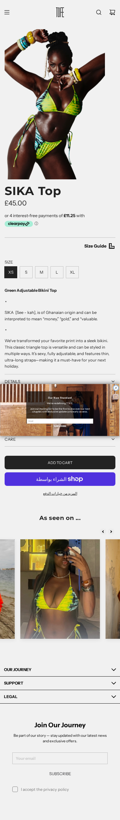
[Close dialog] (115, 387)
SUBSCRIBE (60, 426)
